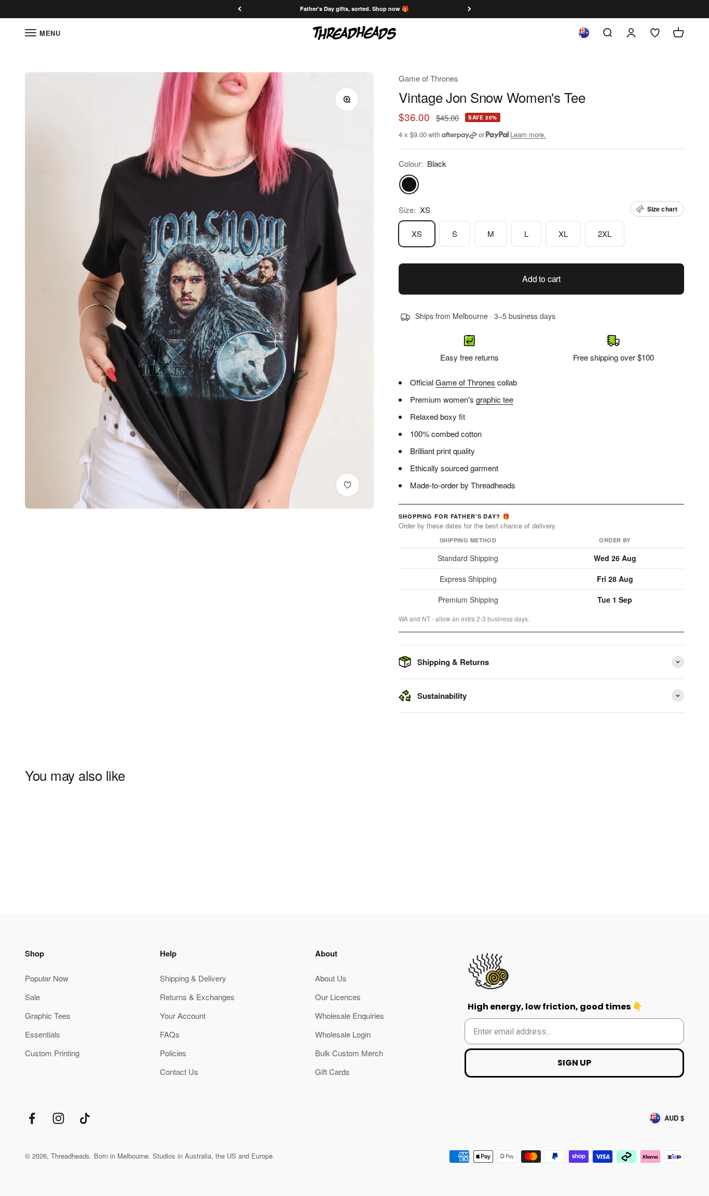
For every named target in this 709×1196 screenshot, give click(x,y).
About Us (331, 978)
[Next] (469, 9)
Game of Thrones (428, 78)
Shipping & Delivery (193, 978)
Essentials (42, 1034)
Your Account (183, 1015)
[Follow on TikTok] (85, 1118)
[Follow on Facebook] (32, 1118)
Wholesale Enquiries (349, 1015)
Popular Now (47, 978)
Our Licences (338, 996)
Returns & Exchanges (197, 996)
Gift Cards (332, 1071)
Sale (32, 996)
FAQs (170, 1034)
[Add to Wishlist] (347, 485)
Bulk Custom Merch (349, 1052)
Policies (173, 1052)
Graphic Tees (48, 1015)
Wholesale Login (343, 1034)
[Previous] (239, 9)
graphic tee (494, 399)
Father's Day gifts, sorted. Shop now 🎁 (354, 8)
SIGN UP (574, 1063)
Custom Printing (52, 1052)
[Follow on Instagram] (58, 1118)
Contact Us (179, 1071)
